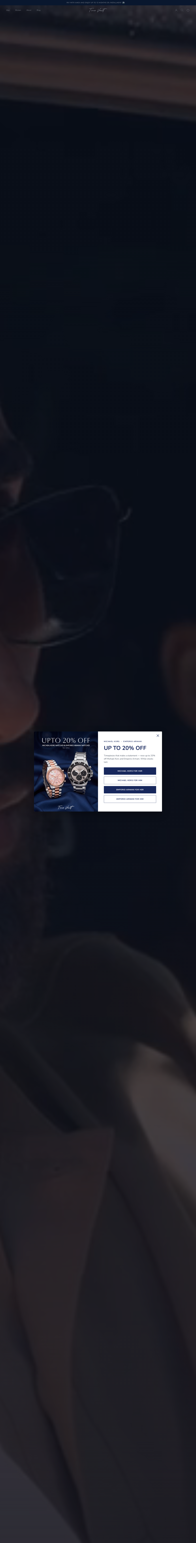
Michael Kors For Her (130, 771)
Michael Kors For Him (130, 780)
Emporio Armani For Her (130, 789)
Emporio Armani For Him (130, 799)
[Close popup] (158, 736)
